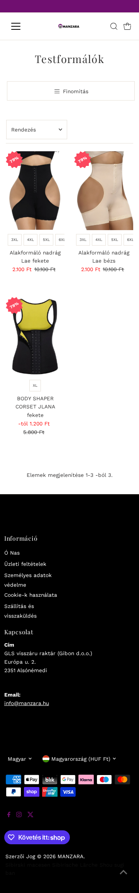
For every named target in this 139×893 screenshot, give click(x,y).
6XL (62, 239)
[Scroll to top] (123, 877)
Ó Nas (12, 553)
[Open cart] (127, 26)
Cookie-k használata (30, 595)
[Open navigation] (20, 26)
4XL (30, 239)
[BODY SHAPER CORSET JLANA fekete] (35, 336)
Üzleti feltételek (25, 564)
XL (35, 385)
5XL (46, 239)
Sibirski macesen (27, 865)
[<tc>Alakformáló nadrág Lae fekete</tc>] (35, 190)
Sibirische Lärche (75, 865)
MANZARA (70, 856)
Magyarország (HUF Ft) (80, 759)
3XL (14, 239)
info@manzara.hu (26, 703)
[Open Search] (113, 26)
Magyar (17, 759)
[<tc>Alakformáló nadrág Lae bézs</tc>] (103, 190)
